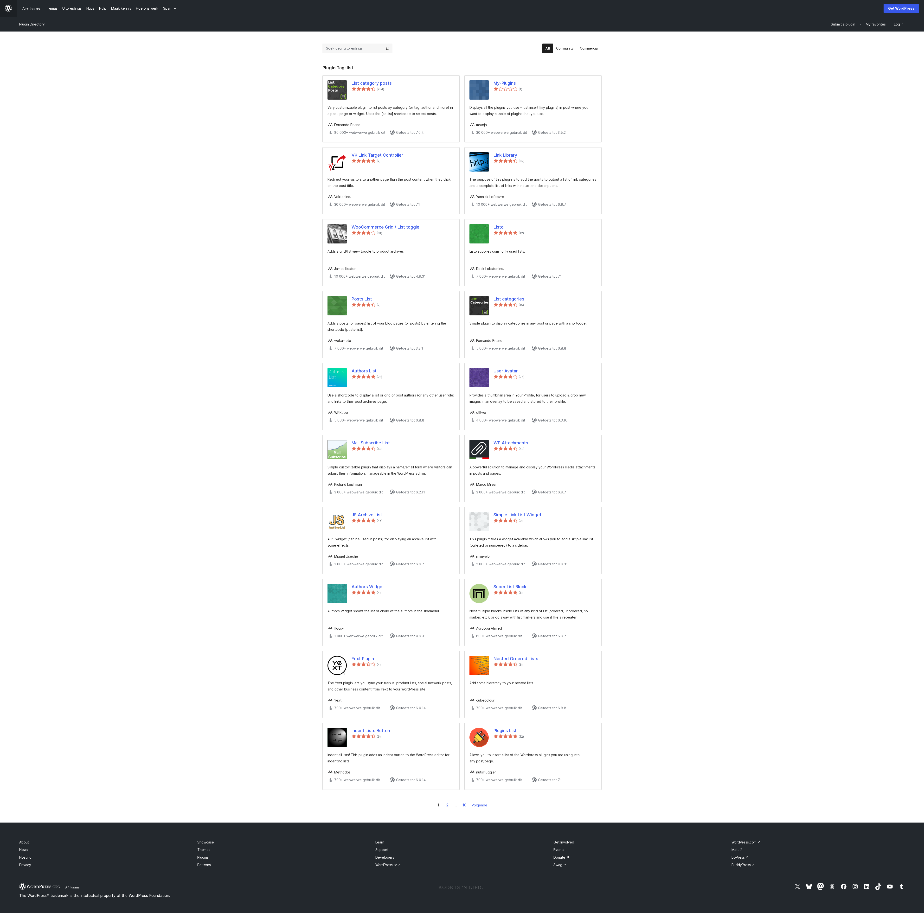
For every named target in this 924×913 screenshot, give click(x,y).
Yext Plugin (363, 658)
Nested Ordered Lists (516, 658)
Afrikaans (72, 887)
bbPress (740, 857)
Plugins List (505, 730)
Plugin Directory (32, 24)
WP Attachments (511, 442)
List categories (509, 298)
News (23, 850)
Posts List (362, 298)
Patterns (204, 865)
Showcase (205, 842)
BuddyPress (743, 865)
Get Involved (563, 842)
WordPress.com (746, 842)
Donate (561, 857)
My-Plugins (505, 83)
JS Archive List (367, 514)
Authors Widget (368, 586)
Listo (499, 227)
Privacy (25, 865)
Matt (737, 850)
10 (464, 805)
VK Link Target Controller (377, 155)
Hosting (25, 857)
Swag (559, 865)
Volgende (479, 805)
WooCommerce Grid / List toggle (385, 227)
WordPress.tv (388, 865)
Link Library (505, 155)
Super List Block (510, 586)
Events (558, 850)
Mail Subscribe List (371, 442)
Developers (384, 857)
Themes (203, 850)
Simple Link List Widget (517, 514)
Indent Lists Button (371, 730)
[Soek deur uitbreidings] (387, 48)
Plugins (203, 857)
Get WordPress (901, 8)
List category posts (372, 83)
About (24, 842)
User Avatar (506, 370)
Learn (379, 842)
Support (381, 850)
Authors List (364, 370)
